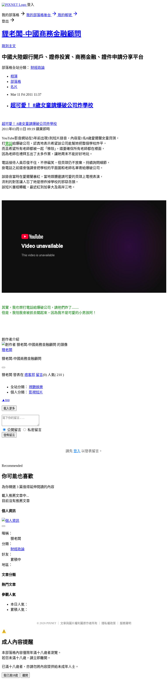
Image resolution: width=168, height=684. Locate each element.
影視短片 (36, 392)
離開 (25, 675)
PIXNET (51, 623)
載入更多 (9, 408)
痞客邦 (29, 375)
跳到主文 (9, 46)
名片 (14, 87)
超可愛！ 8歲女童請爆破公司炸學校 (51, 105)
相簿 (14, 76)
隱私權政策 (109, 623)
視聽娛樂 (36, 387)
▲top (6, 400)
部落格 (15, 81)
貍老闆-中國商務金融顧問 (41, 34)
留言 (39, 375)
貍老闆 (7, 350)
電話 (8, 143)
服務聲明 (125, 623)
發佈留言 (9, 435)
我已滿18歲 (11, 675)
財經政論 (38, 67)
